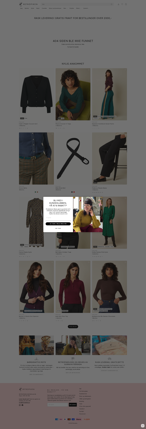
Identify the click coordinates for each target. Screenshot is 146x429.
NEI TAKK (58, 228)
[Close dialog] (101, 198)
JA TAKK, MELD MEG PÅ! (58, 224)
